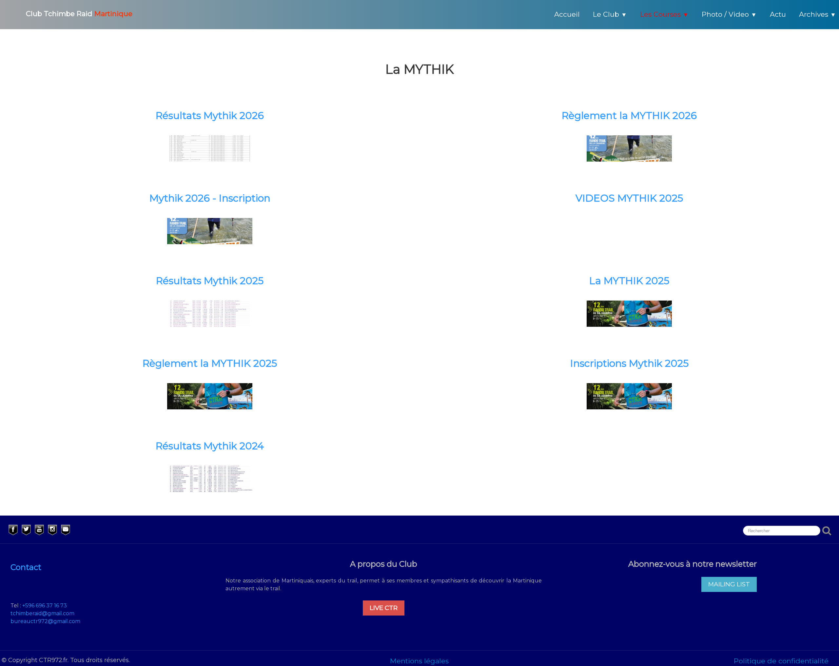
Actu (778, 14)
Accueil (567, 14)
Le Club (610, 14)
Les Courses (664, 14)
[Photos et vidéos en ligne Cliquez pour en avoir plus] (629, 313)
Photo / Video (729, 14)
